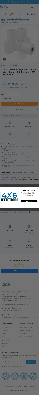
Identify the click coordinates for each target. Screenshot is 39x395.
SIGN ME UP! (29, 201)
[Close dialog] (38, 188)
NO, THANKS (29, 204)
